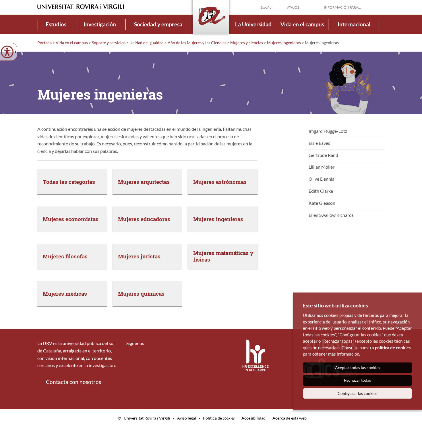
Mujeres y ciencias (246, 42)
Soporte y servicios (108, 42)
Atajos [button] (293, 7)
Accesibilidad (253, 418)
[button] (380, 7)
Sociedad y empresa (158, 24)
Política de (219, 418)
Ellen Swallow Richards (331, 215)
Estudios (56, 24)
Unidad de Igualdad (146, 42)
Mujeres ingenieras (284, 42)
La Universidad (253, 24)
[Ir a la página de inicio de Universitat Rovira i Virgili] (80, 6)
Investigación (100, 24)
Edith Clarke (321, 191)
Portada (44, 42)
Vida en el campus (302, 24)
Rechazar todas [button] (357, 380)
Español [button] (266, 7)
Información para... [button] (342, 7)
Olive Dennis (321, 179)
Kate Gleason (322, 203)
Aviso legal (186, 418)
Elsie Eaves (319, 143)
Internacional (354, 24)
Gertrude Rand (323, 155)
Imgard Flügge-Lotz (328, 131)
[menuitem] (56, 24)
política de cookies (393, 347)
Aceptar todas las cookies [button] (357, 367)
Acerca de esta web (289, 418)
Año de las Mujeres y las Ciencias (197, 42)
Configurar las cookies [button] (357, 393)
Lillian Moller (321, 166)
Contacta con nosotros (73, 382)
